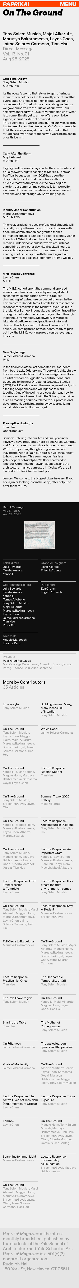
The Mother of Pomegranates (51, 1024)
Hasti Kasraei (50, 567)
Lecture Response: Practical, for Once (16, 978)
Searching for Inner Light (19, 1156)
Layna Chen (61, 38)
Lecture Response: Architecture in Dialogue (57, 822)
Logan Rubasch (51, 592)
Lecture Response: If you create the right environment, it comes (57, 884)
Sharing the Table (14, 1022)
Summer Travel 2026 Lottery (55, 798)
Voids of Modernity (15, 1064)
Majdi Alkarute (57, 33)
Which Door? (49, 729)
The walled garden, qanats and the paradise (57, 1045)
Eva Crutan (48, 588)
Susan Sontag (25, 772)
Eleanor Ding (11, 643)
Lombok (8, 1121)
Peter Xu (9, 625)
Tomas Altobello (14, 599)
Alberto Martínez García (16, 833)
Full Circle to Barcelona (18, 941)
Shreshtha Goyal (14, 747)
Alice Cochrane (41, 668)
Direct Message (18, 48)
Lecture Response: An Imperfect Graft (56, 851)
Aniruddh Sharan (51, 664)
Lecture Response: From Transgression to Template (19, 884)
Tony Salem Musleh (22, 33)
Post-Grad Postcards (17, 660)
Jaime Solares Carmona (26, 43)
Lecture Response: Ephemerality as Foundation (54, 1160)
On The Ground (13, 729)
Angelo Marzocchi (15, 639)
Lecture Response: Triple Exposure (58, 1098)
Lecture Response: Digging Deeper (54, 770)
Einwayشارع (11, 704)
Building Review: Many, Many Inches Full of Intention (56, 707)
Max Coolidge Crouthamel (20, 664)
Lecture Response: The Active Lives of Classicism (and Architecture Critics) (20, 1099)
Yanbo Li (9, 574)
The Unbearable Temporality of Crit (53, 978)
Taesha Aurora (12, 570)
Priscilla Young (51, 570)
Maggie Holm (12, 775)
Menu (68, 4)
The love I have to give (18, 998)
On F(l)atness (12, 1043)
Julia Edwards (12, 567)
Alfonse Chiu (21, 668)
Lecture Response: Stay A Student (57, 907)
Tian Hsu (59, 43)
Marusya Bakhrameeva (25, 38)
